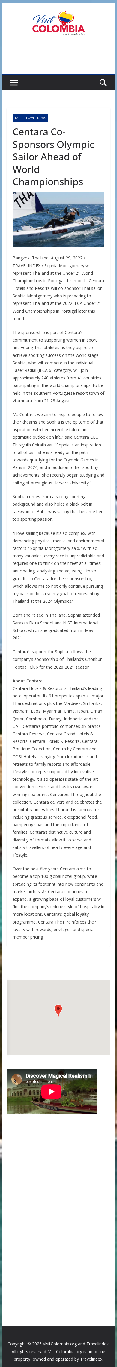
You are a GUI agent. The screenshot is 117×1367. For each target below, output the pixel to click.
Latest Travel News (30, 118)
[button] (58, 1011)
